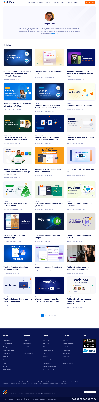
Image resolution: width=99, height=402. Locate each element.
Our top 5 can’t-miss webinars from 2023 (80, 170)
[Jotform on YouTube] (92, 399)
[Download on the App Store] (89, 345)
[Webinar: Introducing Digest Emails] (49, 253)
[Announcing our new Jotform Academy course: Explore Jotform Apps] (81, 57)
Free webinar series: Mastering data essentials (80, 138)
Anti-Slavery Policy (53, 399)
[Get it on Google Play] (89, 341)
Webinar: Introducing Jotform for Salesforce (79, 204)
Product (5, 69)
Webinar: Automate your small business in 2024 (15, 204)
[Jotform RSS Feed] (86, 399)
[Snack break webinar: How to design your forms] (49, 190)
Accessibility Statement (39, 399)
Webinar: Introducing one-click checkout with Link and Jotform (47, 300)
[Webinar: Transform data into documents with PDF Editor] (81, 253)
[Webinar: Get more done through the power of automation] (17, 285)
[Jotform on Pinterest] (89, 399)
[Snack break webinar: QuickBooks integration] (49, 221)
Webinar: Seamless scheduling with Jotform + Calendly (17, 268)
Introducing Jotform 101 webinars (79, 105)
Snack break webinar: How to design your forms (49, 204)
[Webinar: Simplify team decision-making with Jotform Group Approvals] (81, 285)
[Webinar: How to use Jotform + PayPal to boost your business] (49, 123)
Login (82, 2)
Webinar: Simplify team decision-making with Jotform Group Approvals (79, 301)
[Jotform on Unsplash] (95, 399)
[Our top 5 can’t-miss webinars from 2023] (81, 155)
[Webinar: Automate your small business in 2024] (17, 190)
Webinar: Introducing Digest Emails (48, 267)
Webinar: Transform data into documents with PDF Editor (78, 268)
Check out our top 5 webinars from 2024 (48, 72)
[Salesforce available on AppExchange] (89, 350)
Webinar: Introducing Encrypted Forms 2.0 (79, 236)
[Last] (59, 315)
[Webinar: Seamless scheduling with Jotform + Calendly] (17, 253)
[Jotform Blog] (84, 399)
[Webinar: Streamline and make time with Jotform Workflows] (17, 92)
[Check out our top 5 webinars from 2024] (49, 57)
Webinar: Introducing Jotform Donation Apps (14, 236)
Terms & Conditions (8, 399)
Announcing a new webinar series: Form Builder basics (48, 170)
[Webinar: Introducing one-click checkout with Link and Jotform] (49, 285)
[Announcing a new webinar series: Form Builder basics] (49, 155)
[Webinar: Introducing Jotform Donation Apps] (17, 221)
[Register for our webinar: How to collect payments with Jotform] (17, 123)
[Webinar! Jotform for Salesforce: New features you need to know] (49, 92)
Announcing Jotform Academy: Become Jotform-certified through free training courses (16, 171)
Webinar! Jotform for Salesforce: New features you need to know (47, 106)
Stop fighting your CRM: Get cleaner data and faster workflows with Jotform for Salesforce (17, 73)
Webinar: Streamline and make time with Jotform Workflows (17, 105)
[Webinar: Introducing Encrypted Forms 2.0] (81, 221)
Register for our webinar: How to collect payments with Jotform (15, 138)
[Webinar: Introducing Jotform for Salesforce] (81, 190)
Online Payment (7, 135)
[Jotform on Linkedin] (78, 399)
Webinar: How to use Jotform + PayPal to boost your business (47, 138)
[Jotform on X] (75, 399)
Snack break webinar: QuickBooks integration (48, 236)
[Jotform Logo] (9, 2)
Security (28, 399)
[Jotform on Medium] (81, 399)
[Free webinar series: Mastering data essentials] (81, 123)
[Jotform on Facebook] (73, 399)
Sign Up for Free (90, 2)
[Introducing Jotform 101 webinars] (81, 92)
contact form (54, 33)
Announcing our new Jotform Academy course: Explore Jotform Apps (80, 73)
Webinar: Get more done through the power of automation (17, 300)
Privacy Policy (19, 399)
